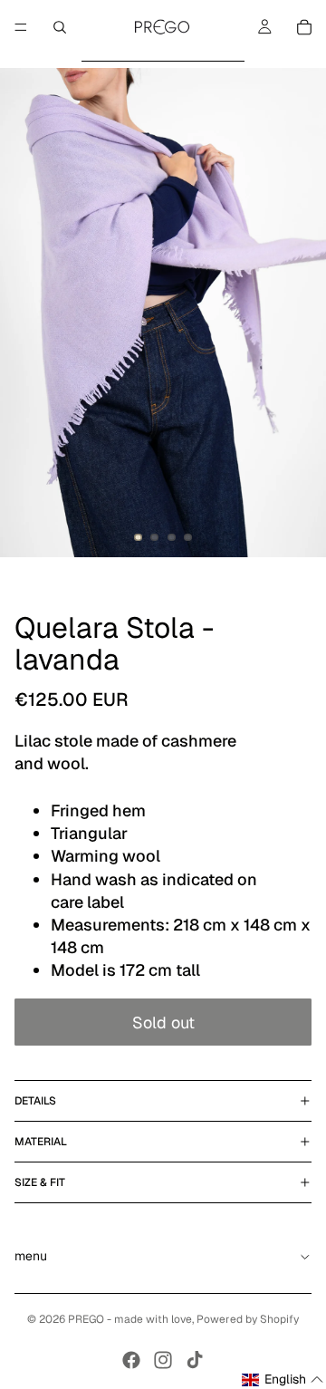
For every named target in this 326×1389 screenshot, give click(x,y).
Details (35, 1101)
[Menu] (21, 27)
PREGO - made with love (130, 1319)
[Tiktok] (195, 1360)
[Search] (60, 27)
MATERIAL (40, 1141)
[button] (283, 1380)
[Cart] (304, 27)
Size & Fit (39, 1182)
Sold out (163, 1022)
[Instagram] (163, 1360)
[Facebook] (131, 1360)
